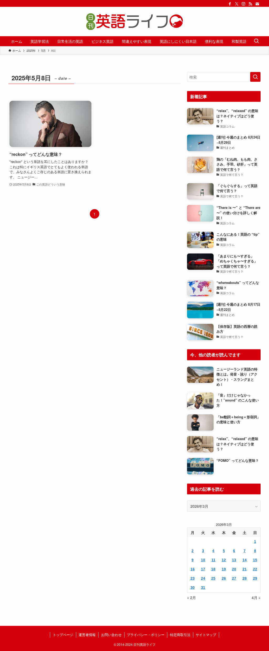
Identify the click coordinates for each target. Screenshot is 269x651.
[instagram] (243, 4)
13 (234, 560)
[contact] (257, 4)
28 (244, 578)
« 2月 (191, 597)
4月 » (256, 597)
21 (244, 569)
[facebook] (229, 4)
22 (255, 569)
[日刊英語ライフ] (134, 21)
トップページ (63, 634)
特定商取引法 (180, 634)
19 (224, 569)
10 (203, 560)
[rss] (250, 4)
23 (192, 578)
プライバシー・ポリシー (145, 634)
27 (234, 578)
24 (203, 578)
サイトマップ (206, 634)
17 (203, 569)
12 (224, 560)
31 (203, 587)
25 (213, 578)
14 (244, 560)
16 (192, 569)
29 (255, 578)
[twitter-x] (236, 4)
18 (213, 569)
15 (255, 560)
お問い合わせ (111, 634)
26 (224, 578)
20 (234, 569)
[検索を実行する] (255, 77)
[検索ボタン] (256, 41)
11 (213, 560)
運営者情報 (87, 634)
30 (192, 587)
